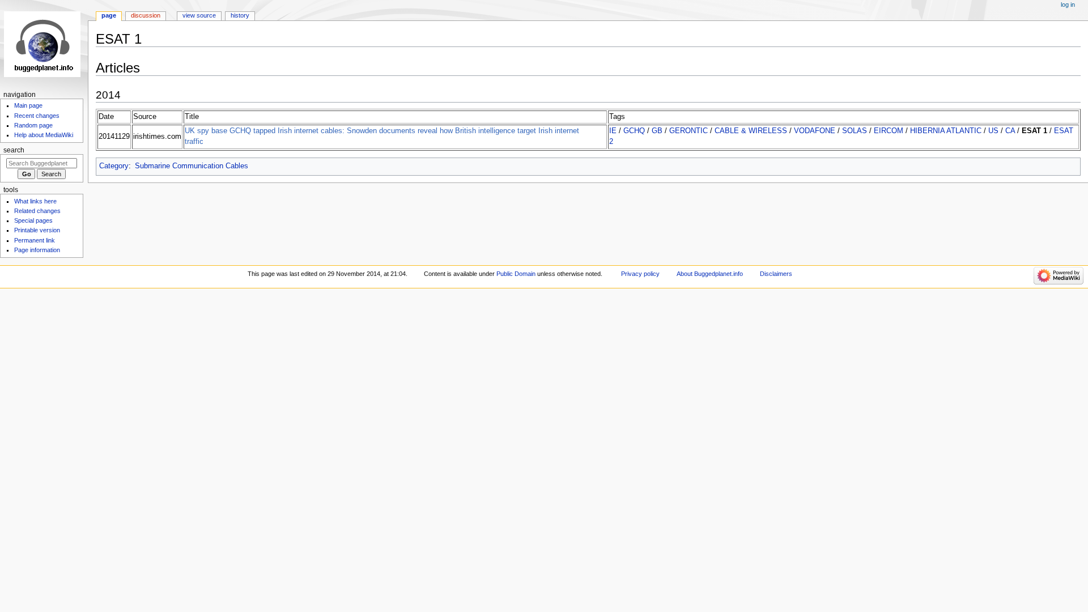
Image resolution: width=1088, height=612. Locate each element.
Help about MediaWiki (43, 134)
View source (199, 15)
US (993, 131)
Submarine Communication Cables (191, 166)
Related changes (37, 210)
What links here (35, 201)
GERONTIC (688, 131)
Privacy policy (640, 273)
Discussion (145, 15)
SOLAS (854, 131)
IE (613, 131)
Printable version (37, 230)
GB (657, 131)
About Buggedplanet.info (710, 273)
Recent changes (37, 115)
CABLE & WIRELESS (751, 131)
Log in (1068, 4)
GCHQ (634, 131)
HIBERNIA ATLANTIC (945, 131)
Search (13, 150)
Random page (33, 125)
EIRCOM (888, 131)
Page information (37, 249)
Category (114, 166)
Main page (28, 105)
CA (1010, 131)
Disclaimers (776, 273)
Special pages (33, 220)
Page (108, 15)
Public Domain (516, 273)
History (240, 15)
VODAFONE (814, 131)
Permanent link (34, 240)
